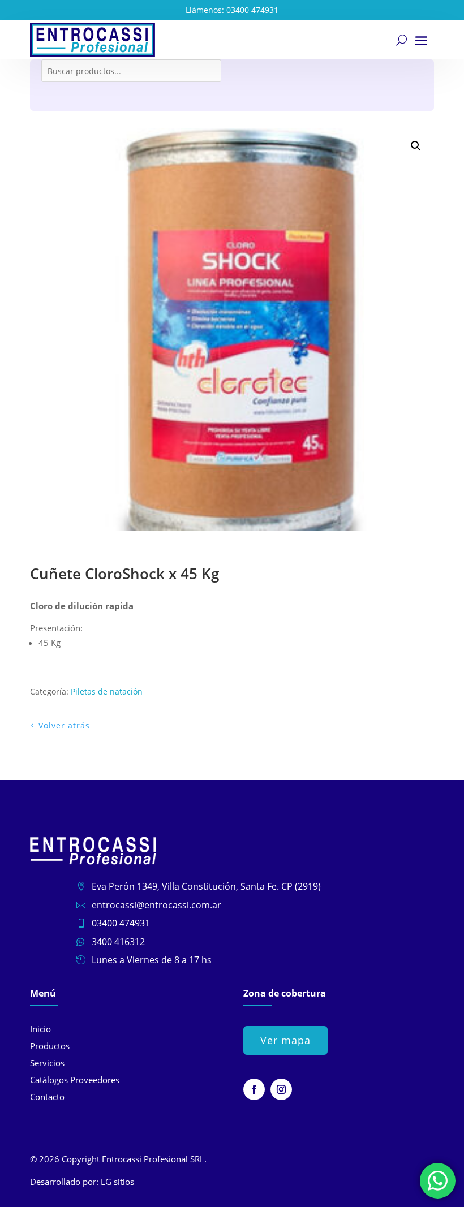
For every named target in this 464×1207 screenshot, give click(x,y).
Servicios (47, 1062)
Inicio (40, 1028)
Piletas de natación (107, 691)
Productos (50, 1045)
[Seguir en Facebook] (254, 1089)
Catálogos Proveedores (74, 1079)
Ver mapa (285, 1040)
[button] (416, 146)
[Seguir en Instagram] (281, 1089)
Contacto (47, 1096)
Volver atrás (64, 725)
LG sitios (117, 1181)
